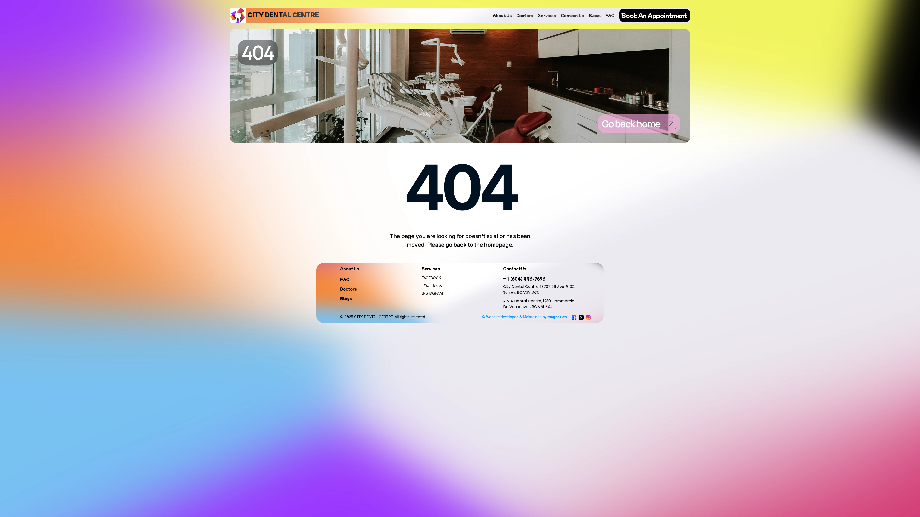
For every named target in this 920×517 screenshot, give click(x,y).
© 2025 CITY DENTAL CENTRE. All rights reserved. (383, 317)
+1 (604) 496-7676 (524, 278)
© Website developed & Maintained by (524, 317)
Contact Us (572, 15)
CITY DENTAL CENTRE (283, 15)
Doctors (525, 15)
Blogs (595, 15)
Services (547, 15)
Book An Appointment (654, 15)
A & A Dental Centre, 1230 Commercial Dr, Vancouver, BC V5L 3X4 (539, 303)
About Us (502, 15)
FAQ (610, 15)
